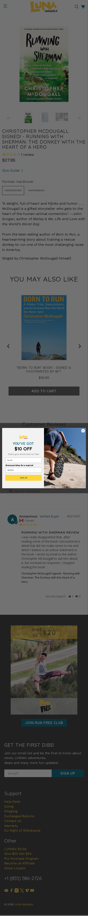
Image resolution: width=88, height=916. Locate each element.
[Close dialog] (83, 431)
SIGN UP (23, 478)
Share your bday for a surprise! (19, 465)
